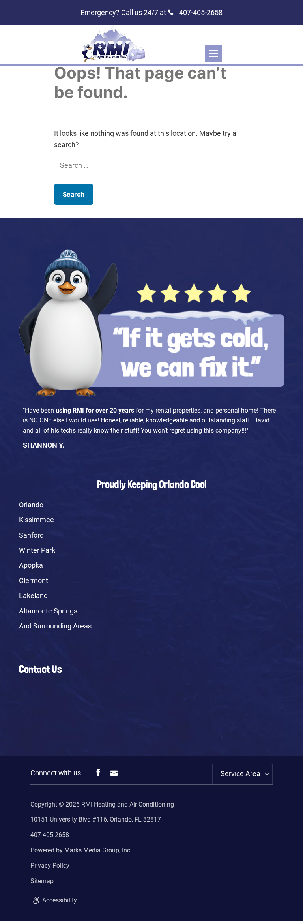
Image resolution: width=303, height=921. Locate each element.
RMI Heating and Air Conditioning (127, 804)
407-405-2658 (200, 12)
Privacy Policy (49, 865)
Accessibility (59, 900)
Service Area (240, 773)
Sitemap (42, 881)
